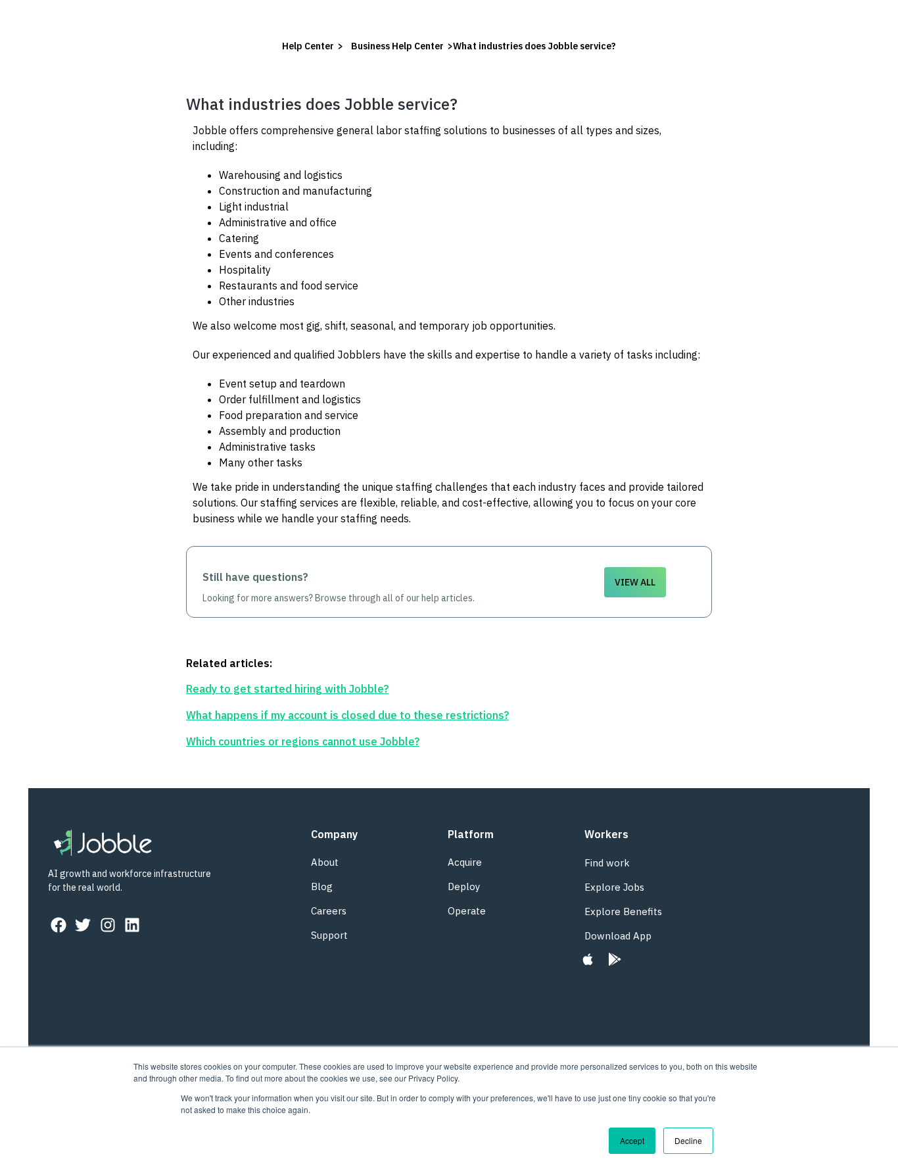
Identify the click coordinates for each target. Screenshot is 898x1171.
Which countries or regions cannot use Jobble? (302, 741)
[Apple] (588, 959)
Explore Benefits (623, 911)
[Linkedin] (132, 925)
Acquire (465, 862)
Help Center (308, 46)
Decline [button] (688, 1140)
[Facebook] (58, 925)
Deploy (464, 886)
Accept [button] (632, 1140)
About (325, 862)
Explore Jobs (614, 887)
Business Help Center (397, 46)
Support (329, 935)
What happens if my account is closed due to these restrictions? (347, 715)
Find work (607, 863)
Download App (617, 936)
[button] (635, 582)
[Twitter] (83, 925)
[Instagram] (108, 925)
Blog (322, 886)
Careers (328, 911)
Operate (467, 911)
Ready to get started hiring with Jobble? (287, 688)
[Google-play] (615, 959)
